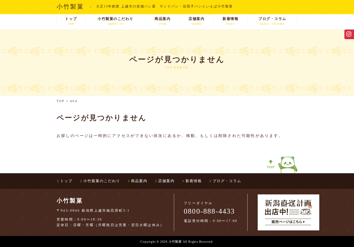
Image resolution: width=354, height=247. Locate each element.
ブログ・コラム (272, 21)
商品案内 (162, 21)
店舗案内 (196, 21)
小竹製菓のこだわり (115, 21)
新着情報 (230, 21)
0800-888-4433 (209, 211)
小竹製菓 (70, 6)
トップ (71, 21)
